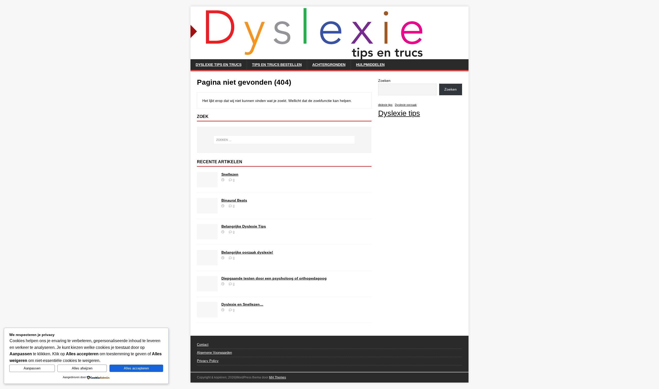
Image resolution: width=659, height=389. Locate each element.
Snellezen (229, 174)
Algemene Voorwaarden (214, 353)
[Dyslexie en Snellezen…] (207, 314)
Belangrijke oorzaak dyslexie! (247, 252)
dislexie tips (385, 104)
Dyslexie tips (399, 113)
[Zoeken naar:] (284, 139)
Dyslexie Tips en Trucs (218, 65)
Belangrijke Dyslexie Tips (243, 226)
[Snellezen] (207, 184)
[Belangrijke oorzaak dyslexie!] (207, 262)
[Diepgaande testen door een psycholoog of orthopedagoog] (207, 288)
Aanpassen (32, 368)
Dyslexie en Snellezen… (242, 304)
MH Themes (277, 377)
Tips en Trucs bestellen (277, 65)
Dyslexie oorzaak (406, 104)
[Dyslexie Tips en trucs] (311, 56)
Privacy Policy (208, 361)
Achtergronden (328, 65)
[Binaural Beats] (207, 210)
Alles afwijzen (82, 368)
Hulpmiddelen (370, 65)
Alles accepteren (136, 368)
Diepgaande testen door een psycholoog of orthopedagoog (274, 278)
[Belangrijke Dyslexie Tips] (207, 236)
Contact (203, 345)
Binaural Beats (234, 200)
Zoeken (384, 81)
